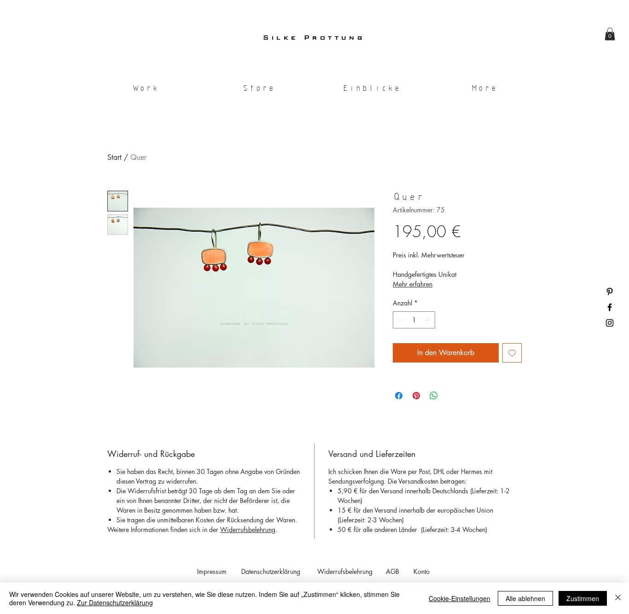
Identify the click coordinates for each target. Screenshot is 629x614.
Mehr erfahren (412, 284)
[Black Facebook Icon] (610, 307)
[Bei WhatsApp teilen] (433, 395)
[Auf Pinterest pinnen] (416, 395)
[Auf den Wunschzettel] (512, 353)
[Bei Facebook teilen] (398, 395)
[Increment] (428, 320)
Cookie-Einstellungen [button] (459, 598)
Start (114, 157)
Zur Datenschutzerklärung (115, 602)
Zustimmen (582, 598)
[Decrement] (400, 320)
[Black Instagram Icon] (610, 323)
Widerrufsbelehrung (247, 529)
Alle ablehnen (525, 598)
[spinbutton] (414, 320)
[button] (610, 34)
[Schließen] (617, 598)
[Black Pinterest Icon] (610, 292)
